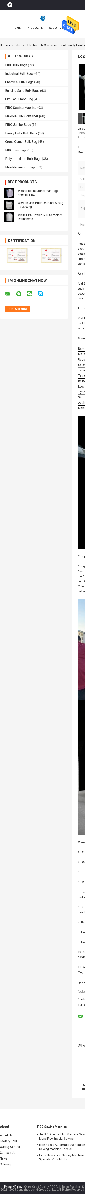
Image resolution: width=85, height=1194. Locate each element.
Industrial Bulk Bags (19, 74)
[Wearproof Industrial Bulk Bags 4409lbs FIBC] (9, 193)
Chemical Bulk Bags (19, 82)
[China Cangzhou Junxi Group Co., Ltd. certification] (17, 255)
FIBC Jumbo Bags (18, 125)
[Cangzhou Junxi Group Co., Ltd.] (42, 18)
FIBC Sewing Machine (21, 108)
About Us (56, 27)
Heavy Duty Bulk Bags (21, 133)
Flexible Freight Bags (20, 167)
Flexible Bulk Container (42, 45)
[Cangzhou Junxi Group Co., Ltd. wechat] (32, 294)
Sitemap (6, 1164)
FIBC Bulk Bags (16, 65)
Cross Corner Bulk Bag (21, 142)
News (3, 1158)
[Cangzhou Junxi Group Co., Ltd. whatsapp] (21, 294)
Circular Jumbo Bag (19, 99)
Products (35, 27)
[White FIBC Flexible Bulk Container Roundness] (9, 217)
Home (16, 27)
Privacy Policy (13, 1186)
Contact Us (7, 1152)
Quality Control (10, 1147)
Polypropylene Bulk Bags (23, 159)
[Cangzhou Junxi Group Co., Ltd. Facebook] (10, 5)
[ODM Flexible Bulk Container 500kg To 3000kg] (9, 205)
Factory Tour (8, 1141)
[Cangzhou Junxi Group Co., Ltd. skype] (43, 294)
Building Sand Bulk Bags (22, 91)
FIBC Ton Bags (16, 150)
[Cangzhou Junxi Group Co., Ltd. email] (10, 294)
